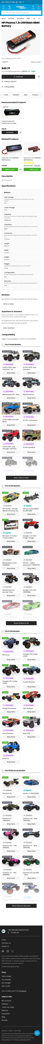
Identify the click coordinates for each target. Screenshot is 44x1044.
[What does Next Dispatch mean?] (24, 2)
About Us (5, 946)
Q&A (25, 95)
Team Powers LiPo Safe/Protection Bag (9, 122)
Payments (6, 1014)
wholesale (22, 991)
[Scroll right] (39, 95)
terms (11, 1031)
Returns (5, 1010)
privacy (4, 1031)
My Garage (12, 339)
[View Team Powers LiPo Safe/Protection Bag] (12, 112)
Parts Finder (6, 976)
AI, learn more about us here (10, 966)
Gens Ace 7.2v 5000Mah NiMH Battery (10, 159)
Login (4, 339)
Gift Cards (6, 986)
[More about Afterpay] (33, 71)
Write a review (8, 304)
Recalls (4, 1020)
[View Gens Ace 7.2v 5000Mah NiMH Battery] (12, 149)
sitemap (18, 1031)
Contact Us (6, 943)
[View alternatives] (20, 132)
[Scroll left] (3, 95)
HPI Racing (9, 58)
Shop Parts (11, 373)
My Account (6, 1001)
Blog (3, 1017)
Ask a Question (9, 328)
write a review (36, 62)
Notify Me (19, 77)
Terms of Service (20, 1040)
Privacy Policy (6, 1040)
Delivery (5, 1004)
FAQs (4, 940)
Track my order (8, 1007)
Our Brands (6, 979)
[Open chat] (37, 1033)
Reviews (16, 95)
